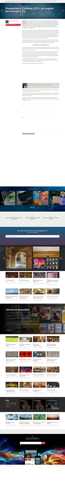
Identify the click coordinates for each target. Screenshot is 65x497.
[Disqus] (40, 149)
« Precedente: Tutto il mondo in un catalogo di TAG (6, 465)
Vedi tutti (8, 406)
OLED (28, 133)
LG (41, 51)
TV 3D (30, 133)
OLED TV (33, 133)
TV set (23, 133)
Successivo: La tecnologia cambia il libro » (60, 465)
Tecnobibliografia (8, 4)
